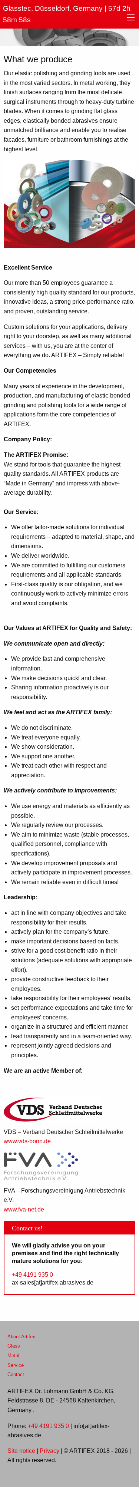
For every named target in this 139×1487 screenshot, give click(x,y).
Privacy (49, 1451)
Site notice (21, 1451)
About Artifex (21, 1336)
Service (15, 1365)
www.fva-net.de (24, 1210)
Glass (13, 1346)
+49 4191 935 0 (32, 1275)
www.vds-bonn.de (27, 1141)
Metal (13, 1355)
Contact (15, 1374)
